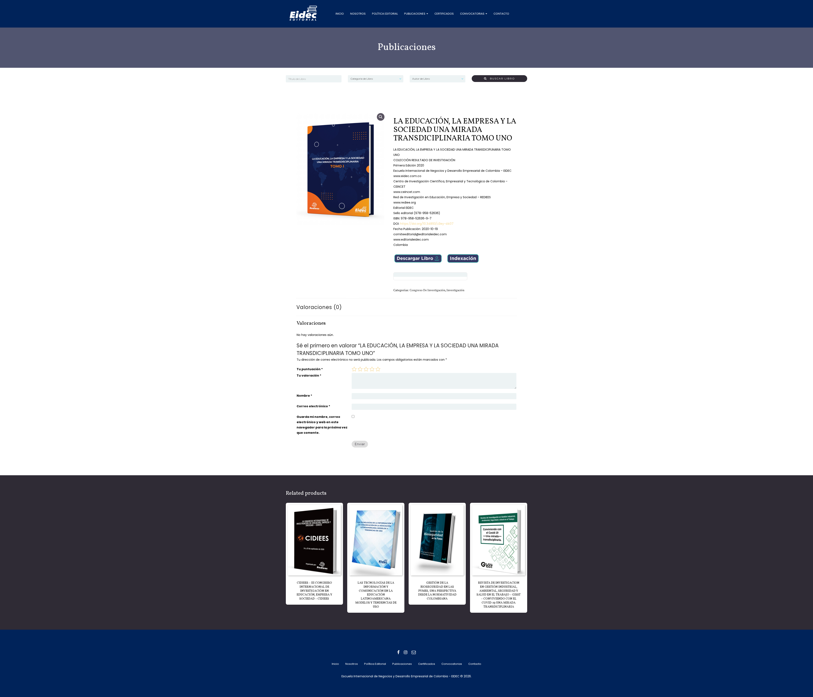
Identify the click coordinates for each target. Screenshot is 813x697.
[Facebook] (398, 652)
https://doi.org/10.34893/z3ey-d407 (426, 224)
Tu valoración (309, 375)
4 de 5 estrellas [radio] (372, 369)
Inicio (340, 14)
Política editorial (385, 14)
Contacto (501, 14)
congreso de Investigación (427, 290)
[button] (380, 117)
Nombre (304, 396)
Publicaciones (415, 14)
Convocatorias (472, 14)
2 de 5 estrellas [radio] (360, 369)
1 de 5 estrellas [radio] (354, 369)
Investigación (455, 290)
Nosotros (358, 14)
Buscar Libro (501, 78)
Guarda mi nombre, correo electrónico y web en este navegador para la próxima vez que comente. (322, 425)
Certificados (444, 14)
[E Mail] (414, 652)
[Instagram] (405, 652)
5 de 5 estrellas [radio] (377, 369)
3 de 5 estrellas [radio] (366, 369)
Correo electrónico (313, 406)
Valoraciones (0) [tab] (319, 307)
